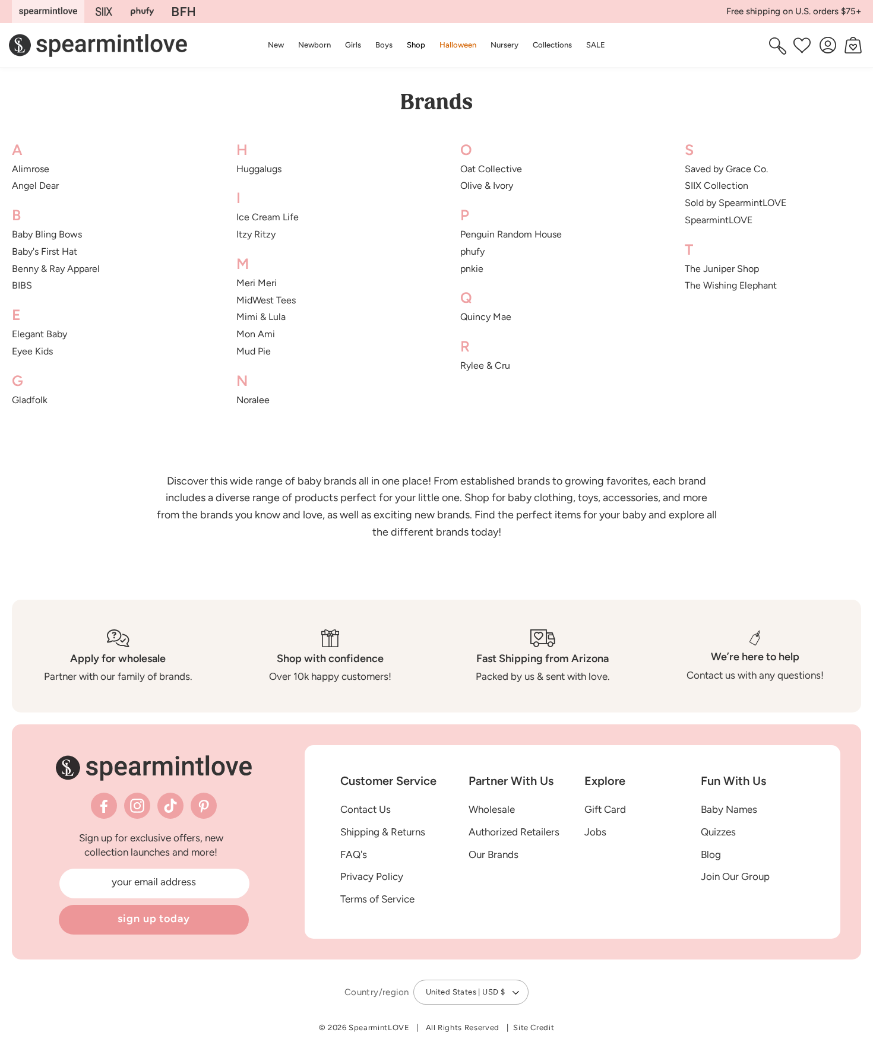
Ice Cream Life (267, 217)
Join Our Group (735, 876)
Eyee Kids (32, 351)
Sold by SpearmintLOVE (735, 202)
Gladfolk (30, 400)
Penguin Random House (511, 234)
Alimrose (30, 169)
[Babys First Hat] (183, 11)
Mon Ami (255, 334)
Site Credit (533, 1027)
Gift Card (605, 809)
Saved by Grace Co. (726, 169)
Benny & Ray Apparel (56, 268)
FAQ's (353, 854)
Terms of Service (377, 899)
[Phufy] (142, 11)
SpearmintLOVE (718, 220)
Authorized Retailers (514, 832)
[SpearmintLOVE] (48, 11)
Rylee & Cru (485, 365)
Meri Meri (256, 283)
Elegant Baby (39, 334)
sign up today (154, 918)
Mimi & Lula (261, 316)
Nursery (504, 44)
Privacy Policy (371, 876)
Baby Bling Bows (47, 234)
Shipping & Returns (382, 832)
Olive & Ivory (486, 185)
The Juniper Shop (722, 268)
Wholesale (492, 809)
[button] (416, 45)
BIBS (22, 285)
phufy (472, 251)
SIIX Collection (716, 185)
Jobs (595, 832)
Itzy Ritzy (256, 234)
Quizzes (718, 832)
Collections (552, 44)
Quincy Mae (485, 316)
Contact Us (365, 809)
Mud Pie (253, 351)
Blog (711, 854)
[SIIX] (104, 11)
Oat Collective (491, 169)
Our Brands (493, 854)
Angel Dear (35, 185)
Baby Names (729, 809)
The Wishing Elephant (731, 285)
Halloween (457, 44)
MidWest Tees (266, 300)
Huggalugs (258, 169)
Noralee (253, 400)
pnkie (471, 268)
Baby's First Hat (44, 251)
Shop (416, 44)
